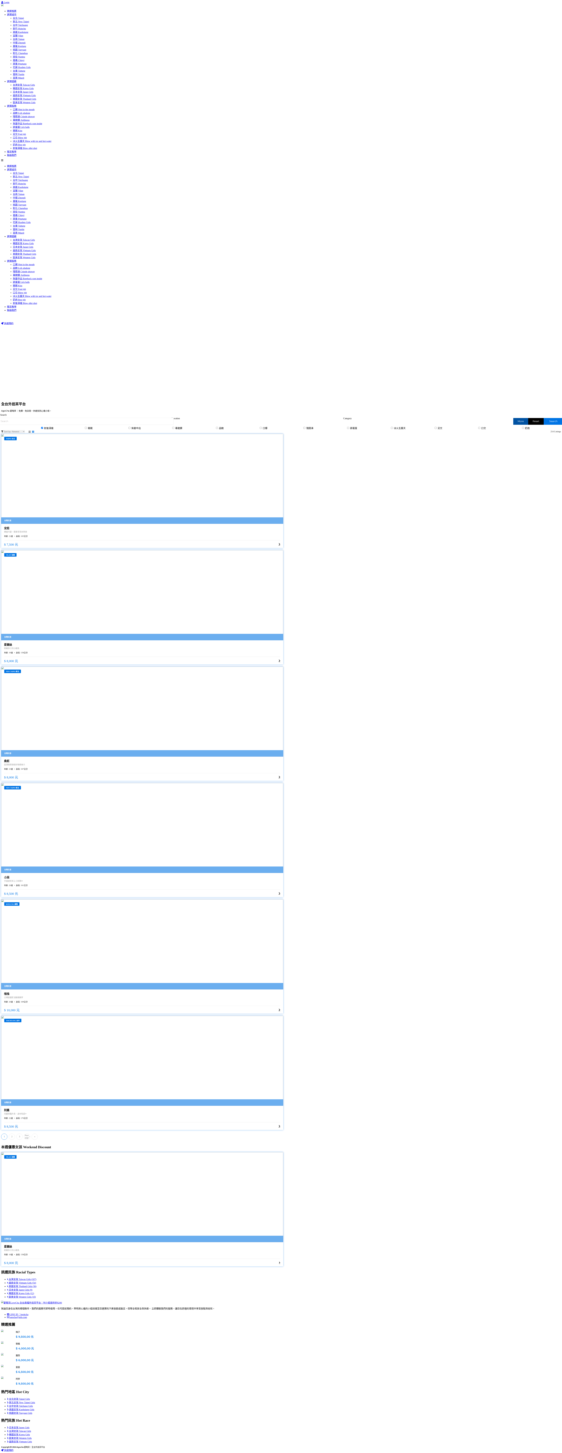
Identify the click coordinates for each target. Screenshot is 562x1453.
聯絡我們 (11, 155)
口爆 (264, 428)
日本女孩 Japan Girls (23, 92)
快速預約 (8, 323)
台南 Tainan (18, 39)
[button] (281, 160)
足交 (439, 428)
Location (176, 418)
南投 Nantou (19, 57)
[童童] (2, 1366)
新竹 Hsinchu (19, 28)
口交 (483, 428)
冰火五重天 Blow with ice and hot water (32, 141)
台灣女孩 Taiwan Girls (24, 85)
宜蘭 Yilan (18, 35)
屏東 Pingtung (19, 64)
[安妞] (142, 479)
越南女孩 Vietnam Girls (24, 95)
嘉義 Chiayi (18, 60)
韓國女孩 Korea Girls (23, 88)
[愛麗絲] (142, 595)
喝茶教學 (11, 151)
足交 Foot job (19, 134)
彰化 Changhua (20, 53)
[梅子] (2, 1331)
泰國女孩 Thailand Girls (24, 99)
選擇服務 (11, 106)
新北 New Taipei (21, 21)
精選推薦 (11, 11)
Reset (536, 421)
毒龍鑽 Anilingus (21, 120)
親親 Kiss (17, 130)
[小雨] (142, 828)
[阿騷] (142, 1061)
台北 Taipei (18, 18)
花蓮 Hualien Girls (22, 67)
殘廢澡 (309, 428)
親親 (89, 428)
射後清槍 (48, 428)
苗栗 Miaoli (18, 78)
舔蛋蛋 (353, 428)
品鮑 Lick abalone (21, 113)
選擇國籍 (11, 81)
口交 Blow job (20, 137)
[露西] (2, 1354)
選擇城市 (11, 14)
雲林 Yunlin (18, 74)
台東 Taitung (19, 71)
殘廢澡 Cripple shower (24, 116)
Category (347, 418)
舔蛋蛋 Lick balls (21, 127)
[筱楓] (2, 1342)
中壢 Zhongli (19, 42)
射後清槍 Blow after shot (25, 148)
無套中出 (136, 428)
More (521, 421)
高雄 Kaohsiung (20, 32)
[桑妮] (142, 712)
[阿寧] (2, 1378)
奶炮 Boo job (19, 144)
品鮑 (221, 428)
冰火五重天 (399, 428)
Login (6, 2)
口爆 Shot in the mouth (24, 109)
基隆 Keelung (19, 46)
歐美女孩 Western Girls (24, 102)
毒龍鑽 (178, 428)
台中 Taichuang (20, 25)
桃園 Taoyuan (19, 49)
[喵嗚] (142, 944)
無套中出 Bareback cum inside (27, 123)
